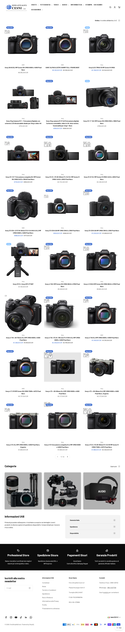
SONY (23, 65)
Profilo (44, 605)
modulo (106, 592)
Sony (101, 65)
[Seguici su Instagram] (11, 617)
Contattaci (45, 583)
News (44, 586)
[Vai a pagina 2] (67, 456)
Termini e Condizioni (49, 590)
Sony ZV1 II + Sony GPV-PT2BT (23, 284)
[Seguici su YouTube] (16, 617)
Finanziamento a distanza (50, 608)
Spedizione (46, 594)
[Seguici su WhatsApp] (31, 617)
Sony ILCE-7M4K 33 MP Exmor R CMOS (102, 67)
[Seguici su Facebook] (6, 617)
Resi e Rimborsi (47, 597)
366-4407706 (111, 587)
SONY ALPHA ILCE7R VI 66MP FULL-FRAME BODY (62, 67)
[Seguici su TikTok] (21, 617)
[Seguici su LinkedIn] (26, 617)
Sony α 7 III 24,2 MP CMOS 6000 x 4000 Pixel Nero (102, 338)
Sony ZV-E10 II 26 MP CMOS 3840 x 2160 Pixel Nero (62, 230)
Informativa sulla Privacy (50, 601)
